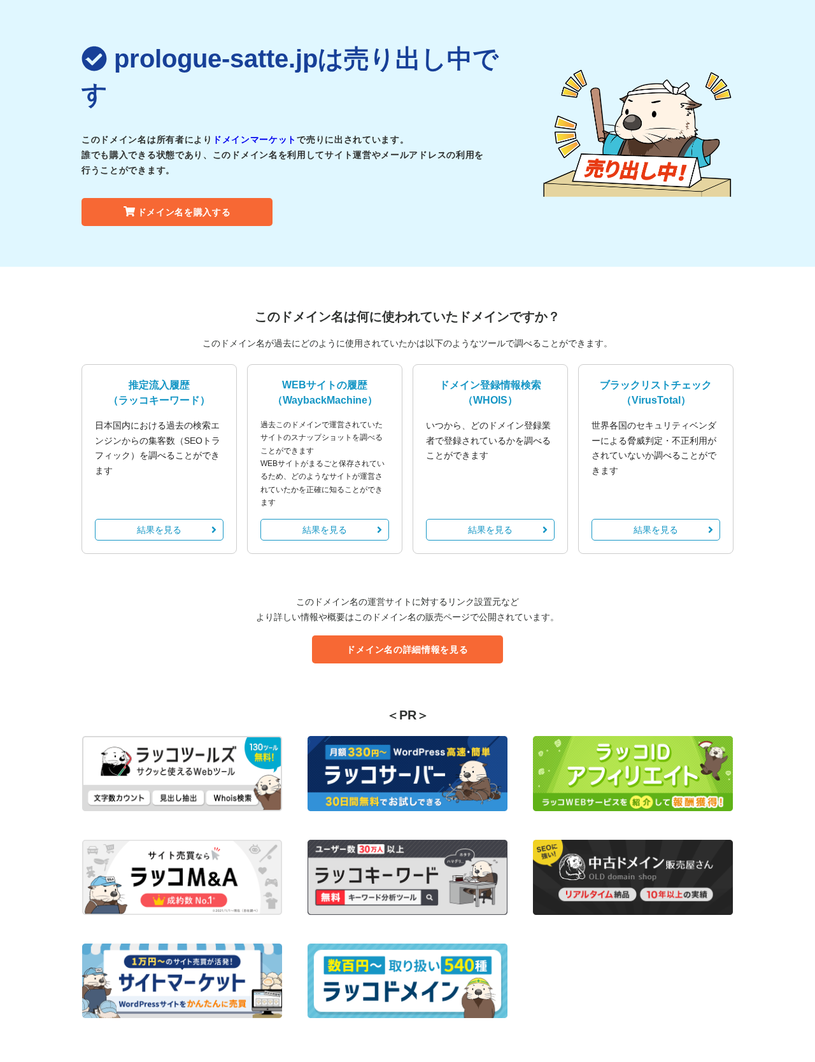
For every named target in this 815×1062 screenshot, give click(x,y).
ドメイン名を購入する (184, 212)
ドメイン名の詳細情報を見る (407, 649)
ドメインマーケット (255, 139)
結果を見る (159, 530)
